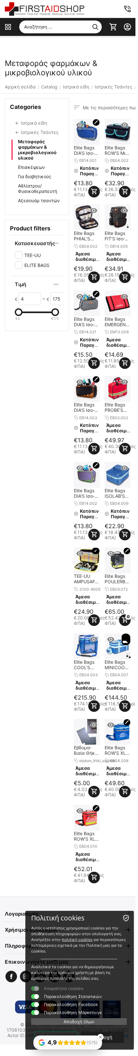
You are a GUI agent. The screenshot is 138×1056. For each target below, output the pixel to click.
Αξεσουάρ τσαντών (39, 200)
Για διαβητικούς (34, 176)
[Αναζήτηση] (95, 27)
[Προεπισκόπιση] (80, 125)
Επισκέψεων (31, 167)
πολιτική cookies (77, 939)
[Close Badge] (100, 1037)
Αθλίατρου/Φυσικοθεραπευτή (37, 188)
